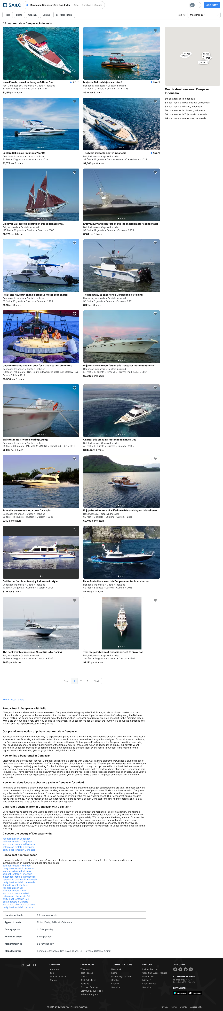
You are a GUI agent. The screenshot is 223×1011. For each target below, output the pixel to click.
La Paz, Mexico (150, 969)
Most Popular (197, 14)
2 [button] (81, 681)
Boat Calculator (88, 980)
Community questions (91, 990)
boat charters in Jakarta (15, 901)
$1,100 (203, 62)
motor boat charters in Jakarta (19, 904)
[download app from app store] (195, 993)
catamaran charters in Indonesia (20, 879)
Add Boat (212, 5)
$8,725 (206, 54)
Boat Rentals (86, 973)
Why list (84, 976)
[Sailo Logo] (12, 5)
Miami (114, 973)
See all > (115, 987)
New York (116, 969)
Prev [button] (66, 681)
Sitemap (183, 1007)
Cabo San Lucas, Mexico (154, 973)
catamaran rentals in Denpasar (19, 847)
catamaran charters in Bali (16, 896)
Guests (98, 5)
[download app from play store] (180, 993)
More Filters (66, 14)
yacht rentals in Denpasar (16, 838)
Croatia (115, 980)
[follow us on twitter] (175, 969)
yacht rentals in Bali (13, 887)
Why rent (85, 969)
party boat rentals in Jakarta (18, 907)
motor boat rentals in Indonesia (19, 876)
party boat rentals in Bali (16, 898)
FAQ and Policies (57, 976)
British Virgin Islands (121, 976)
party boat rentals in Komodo (18, 868)
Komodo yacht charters (15, 885)
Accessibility (196, 1007)
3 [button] (87, 681)
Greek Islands (149, 983)
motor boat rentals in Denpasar (19, 844)
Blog (51, 973)
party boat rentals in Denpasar (19, 849)
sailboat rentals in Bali (14, 890)
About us (54, 969)
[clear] (69, 5)
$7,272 (185, 56)
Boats (19, 14)
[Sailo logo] (34, 965)
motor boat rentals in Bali (16, 893)
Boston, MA (148, 976)
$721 (208, 58)
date (76, 5)
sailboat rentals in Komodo (17, 865)
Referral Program (89, 994)
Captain (32, 14)
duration (86, 5)
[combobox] (50, 5)
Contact (53, 980)
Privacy (164, 1007)
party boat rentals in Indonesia (19, 882)
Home (6, 699)
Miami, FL (147, 980)
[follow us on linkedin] (191, 969)
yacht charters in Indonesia (17, 871)
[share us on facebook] (180, 969)
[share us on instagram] (186, 969)
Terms (174, 1007)
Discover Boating (89, 987)
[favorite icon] (74, 30)
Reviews (84, 983)
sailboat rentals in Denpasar (17, 841)
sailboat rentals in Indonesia (17, 873)
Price (7, 14)
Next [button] (96, 681)
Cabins (46, 14)
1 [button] (74, 681)
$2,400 (187, 54)
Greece (115, 983)
